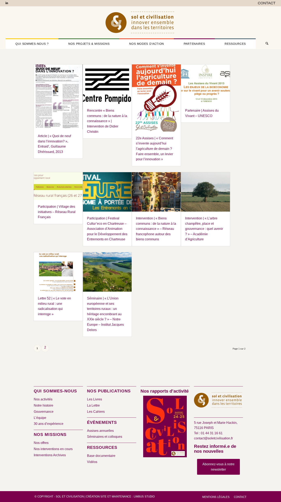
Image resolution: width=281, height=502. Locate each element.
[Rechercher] (265, 44)
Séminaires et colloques (104, 436)
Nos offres (41, 443)
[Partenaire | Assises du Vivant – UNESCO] (205, 84)
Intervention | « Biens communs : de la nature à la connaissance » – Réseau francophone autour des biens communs (156, 229)
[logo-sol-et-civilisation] (140, 22)
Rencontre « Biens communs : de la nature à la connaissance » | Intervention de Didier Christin (107, 121)
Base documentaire (101, 455)
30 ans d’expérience (48, 423)
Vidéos (92, 462)
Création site (96, 496)
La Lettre (93, 405)
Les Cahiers (96, 411)
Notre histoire (43, 405)
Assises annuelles (100, 430)
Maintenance (121, 496)
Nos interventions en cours (53, 449)
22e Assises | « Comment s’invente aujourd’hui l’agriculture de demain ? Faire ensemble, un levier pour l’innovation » (154, 148)
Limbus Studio (144, 496)
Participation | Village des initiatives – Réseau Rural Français (56, 212)
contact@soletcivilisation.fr (213, 438)
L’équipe (40, 417)
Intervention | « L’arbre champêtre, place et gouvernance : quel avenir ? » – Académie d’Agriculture (204, 229)
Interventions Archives (50, 455)
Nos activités (43, 399)
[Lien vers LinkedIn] (7, 3)
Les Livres (94, 399)
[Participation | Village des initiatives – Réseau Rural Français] (58, 186)
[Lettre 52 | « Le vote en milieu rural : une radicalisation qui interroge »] (58, 272)
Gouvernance (43, 411)
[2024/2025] (165, 427)
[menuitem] (265, 3)
